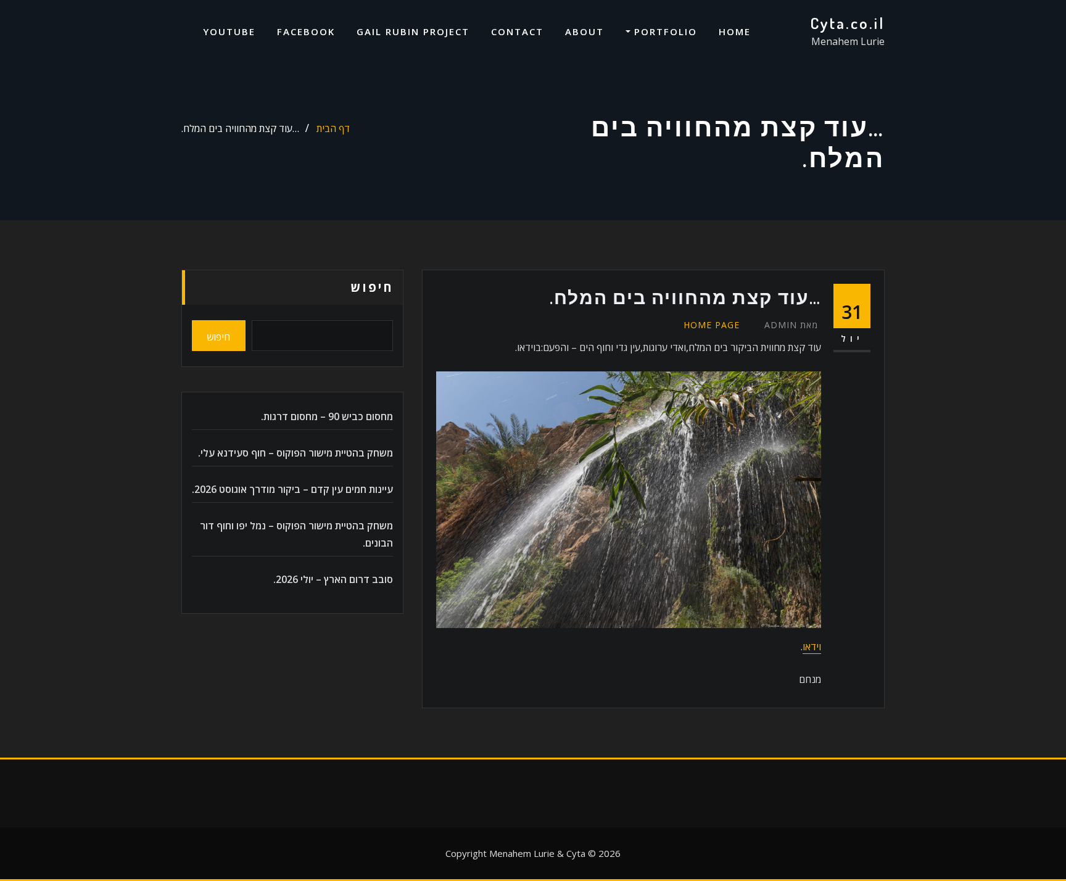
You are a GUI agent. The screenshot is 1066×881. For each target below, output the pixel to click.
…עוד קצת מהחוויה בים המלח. (240, 128)
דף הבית (333, 128)
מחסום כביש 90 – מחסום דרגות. (327, 416)
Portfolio (663, 31)
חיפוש (372, 287)
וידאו (812, 646)
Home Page (712, 325)
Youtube (229, 31)
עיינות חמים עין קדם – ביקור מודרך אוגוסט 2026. (292, 489)
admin (791, 325)
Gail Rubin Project (413, 31)
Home (735, 31)
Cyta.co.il (847, 23)
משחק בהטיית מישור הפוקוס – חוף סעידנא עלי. (295, 453)
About (584, 31)
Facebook (306, 31)
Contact (517, 31)
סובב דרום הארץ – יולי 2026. (333, 579)
